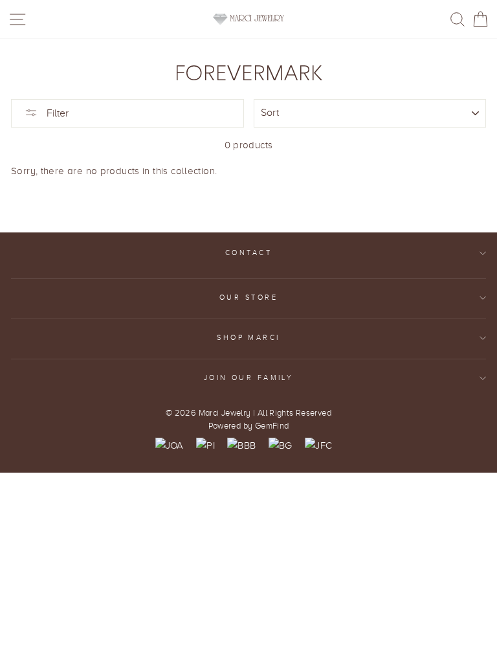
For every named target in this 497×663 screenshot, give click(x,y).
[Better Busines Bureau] (241, 445)
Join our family (249, 378)
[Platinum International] (205, 445)
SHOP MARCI (248, 337)
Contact (248, 253)
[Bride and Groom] (281, 445)
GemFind (272, 426)
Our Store (248, 297)
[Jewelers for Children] (318, 445)
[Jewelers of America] (169, 445)
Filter (56, 113)
